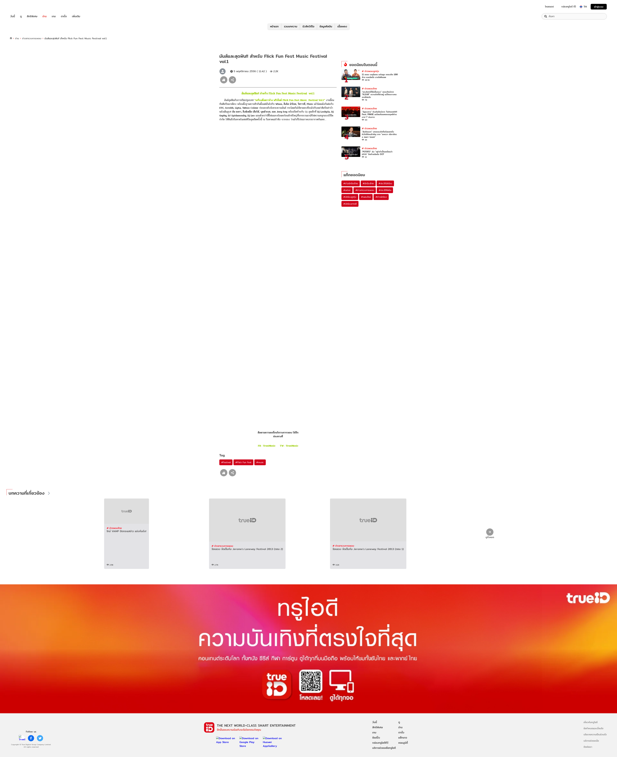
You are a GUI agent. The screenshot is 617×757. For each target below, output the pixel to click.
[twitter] (40, 738)
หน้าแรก (274, 26)
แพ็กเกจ (402, 738)
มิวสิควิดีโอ (308, 26)
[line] (22, 738)
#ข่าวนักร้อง (381, 197)
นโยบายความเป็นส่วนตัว (595, 734)
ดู (21, 16)
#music (260, 462)
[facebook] (31, 738)
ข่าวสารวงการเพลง (31, 38)
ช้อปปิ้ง (376, 738)
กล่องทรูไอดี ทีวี (568, 6)
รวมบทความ (290, 26)
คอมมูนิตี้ (403, 743)
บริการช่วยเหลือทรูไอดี (384, 748)
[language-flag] (581, 6)
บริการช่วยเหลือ (591, 741)
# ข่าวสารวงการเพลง (222, 546)
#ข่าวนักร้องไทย (350, 183)
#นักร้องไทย (368, 183)
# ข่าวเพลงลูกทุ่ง (370, 71)
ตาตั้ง (64, 16)
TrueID (20, 6)
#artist (347, 190)
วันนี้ (12, 16)
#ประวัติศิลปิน (385, 190)
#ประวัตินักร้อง (385, 183)
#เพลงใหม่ (366, 197)
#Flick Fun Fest (243, 462)
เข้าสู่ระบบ (598, 7)
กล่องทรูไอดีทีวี (380, 743)
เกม (54, 16)
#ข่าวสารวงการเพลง (364, 190)
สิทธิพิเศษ (32, 16)
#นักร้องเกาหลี (350, 204)
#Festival (226, 462)
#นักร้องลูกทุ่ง (349, 197)
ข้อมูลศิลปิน (326, 26)
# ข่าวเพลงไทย (369, 88)
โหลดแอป (549, 6)
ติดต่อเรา (588, 747)
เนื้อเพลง (342, 26)
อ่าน (44, 16)
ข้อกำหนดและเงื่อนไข (593, 728)
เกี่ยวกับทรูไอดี (591, 722)
